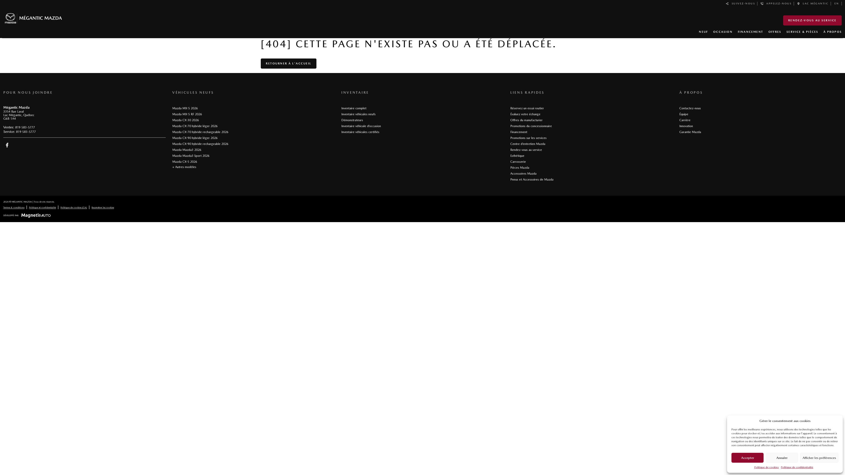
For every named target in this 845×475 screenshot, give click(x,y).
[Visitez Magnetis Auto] (37, 215)
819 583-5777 (25, 127)
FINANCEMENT (750, 31)
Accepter (747, 458)
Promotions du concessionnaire (531, 126)
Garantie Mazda (690, 132)
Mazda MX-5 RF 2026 (187, 114)
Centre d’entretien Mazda (527, 144)
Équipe (683, 114)
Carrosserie (518, 161)
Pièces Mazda (519, 167)
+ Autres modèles (184, 167)
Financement (518, 132)
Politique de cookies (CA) (74, 207)
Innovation (686, 126)
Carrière (685, 120)
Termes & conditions (13, 207)
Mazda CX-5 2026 (184, 161)
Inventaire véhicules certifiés (360, 132)
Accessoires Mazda (523, 173)
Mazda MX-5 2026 (185, 108)
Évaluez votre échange (525, 114)
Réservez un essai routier (527, 108)
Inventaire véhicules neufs (358, 114)
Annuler (782, 458)
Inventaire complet (353, 108)
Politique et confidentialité (42, 207)
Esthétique (517, 155)
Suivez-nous (742, 3)
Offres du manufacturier (526, 120)
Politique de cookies (766, 467)
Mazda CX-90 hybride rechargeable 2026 (200, 144)
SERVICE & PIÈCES (802, 31)
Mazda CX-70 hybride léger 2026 (195, 126)
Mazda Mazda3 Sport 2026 (190, 155)
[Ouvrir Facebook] (7, 145)
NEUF (703, 31)
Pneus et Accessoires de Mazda (531, 179)
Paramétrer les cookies (103, 207)
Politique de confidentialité (797, 467)
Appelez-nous (778, 3)
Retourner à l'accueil (288, 63)
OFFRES (774, 31)
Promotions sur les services (528, 138)
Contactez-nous (690, 108)
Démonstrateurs (352, 120)
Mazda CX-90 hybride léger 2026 (195, 138)
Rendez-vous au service (812, 20)
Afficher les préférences (819, 458)
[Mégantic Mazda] (33, 16)
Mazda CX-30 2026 (185, 120)
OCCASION (723, 31)
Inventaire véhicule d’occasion (361, 126)
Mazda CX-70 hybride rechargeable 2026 (200, 132)
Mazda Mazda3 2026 (186, 150)
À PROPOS (832, 31)
